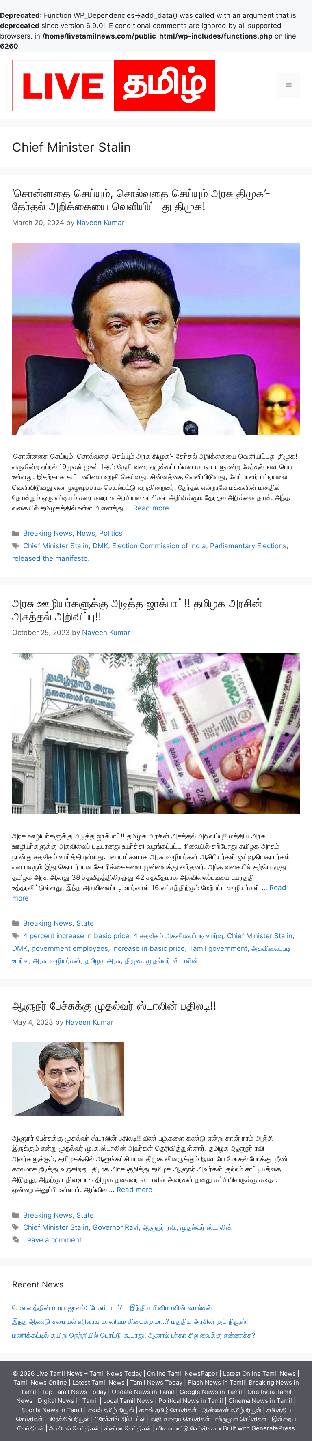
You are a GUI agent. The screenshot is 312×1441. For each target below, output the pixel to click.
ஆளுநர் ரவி (159, 1227)
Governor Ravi (116, 1227)
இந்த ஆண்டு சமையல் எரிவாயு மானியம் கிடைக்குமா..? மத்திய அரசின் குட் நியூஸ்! (130, 1321)
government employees (70, 948)
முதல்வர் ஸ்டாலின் (172, 960)
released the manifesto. (51, 558)
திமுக (133, 960)
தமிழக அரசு (103, 960)
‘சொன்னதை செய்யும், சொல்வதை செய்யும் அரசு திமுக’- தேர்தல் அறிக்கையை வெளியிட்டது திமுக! (141, 200)
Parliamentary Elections (248, 546)
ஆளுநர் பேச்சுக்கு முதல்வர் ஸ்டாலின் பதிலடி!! (114, 1005)
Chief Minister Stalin (56, 546)
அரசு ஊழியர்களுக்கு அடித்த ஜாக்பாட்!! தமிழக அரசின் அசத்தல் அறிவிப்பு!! (137, 609)
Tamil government (218, 948)
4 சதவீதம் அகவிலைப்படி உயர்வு (178, 936)
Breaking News (47, 533)
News (85, 533)
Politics (110, 533)
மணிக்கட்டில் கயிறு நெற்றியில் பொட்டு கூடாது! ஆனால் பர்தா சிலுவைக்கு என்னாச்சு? (134, 1335)
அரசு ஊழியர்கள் (57, 960)
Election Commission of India (159, 546)
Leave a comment (52, 1240)
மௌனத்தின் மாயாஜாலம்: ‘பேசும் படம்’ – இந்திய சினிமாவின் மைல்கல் (112, 1308)
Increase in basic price (148, 948)
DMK (100, 546)
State (85, 923)
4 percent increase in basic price (76, 936)
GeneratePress (273, 1428)
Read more (151, 508)
